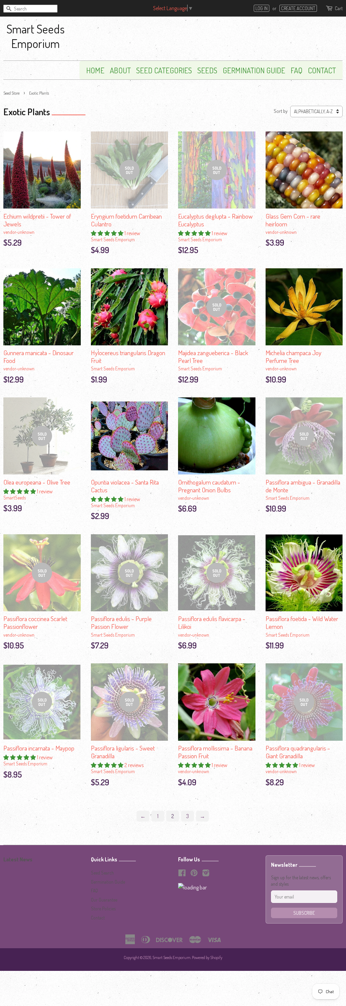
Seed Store (11, 93)
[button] (107, 233)
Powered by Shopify (207, 957)
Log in (261, 8)
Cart (339, 8)
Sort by (281, 111)
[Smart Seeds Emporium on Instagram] (205, 874)
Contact (322, 70)
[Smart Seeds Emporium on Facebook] (182, 874)
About (120, 70)
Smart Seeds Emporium (35, 36)
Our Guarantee (104, 900)
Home (95, 70)
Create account (298, 8)
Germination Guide (254, 70)
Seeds (207, 70)
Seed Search (102, 873)
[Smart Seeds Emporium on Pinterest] (194, 874)
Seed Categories (164, 70)
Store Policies (103, 908)
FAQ (296, 70)
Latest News (17, 859)
